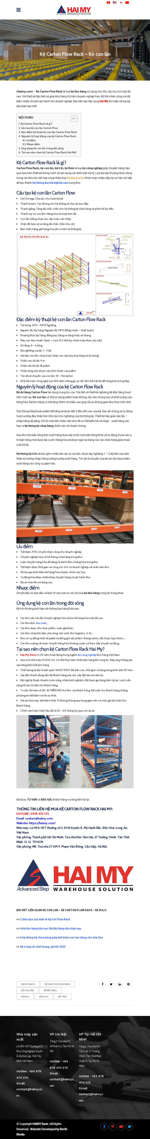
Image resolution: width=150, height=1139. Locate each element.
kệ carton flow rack (57, 984)
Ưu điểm (31, 140)
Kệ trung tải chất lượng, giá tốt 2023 (43, 946)
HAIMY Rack (40, 1124)
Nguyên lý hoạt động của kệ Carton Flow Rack (48, 136)
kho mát (41, 623)
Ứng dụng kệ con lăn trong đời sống (42, 148)
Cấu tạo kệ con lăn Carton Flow (39, 128)
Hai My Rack (28, 984)
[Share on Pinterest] (128, 984)
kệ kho (25, 996)
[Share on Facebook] (102, 984)
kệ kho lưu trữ (76, 177)
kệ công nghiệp (87, 655)
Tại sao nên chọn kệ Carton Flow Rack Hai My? (49, 152)
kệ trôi (62, 996)
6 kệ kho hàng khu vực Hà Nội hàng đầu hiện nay (50, 928)
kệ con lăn (27, 990)
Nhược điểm (33, 144)
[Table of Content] (74, 118)
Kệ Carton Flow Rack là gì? (36, 123)
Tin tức (75, 44)
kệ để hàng (50, 990)
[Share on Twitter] (111, 984)
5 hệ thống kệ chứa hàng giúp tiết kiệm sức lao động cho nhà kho (61, 937)
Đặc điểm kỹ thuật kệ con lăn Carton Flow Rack (49, 132)
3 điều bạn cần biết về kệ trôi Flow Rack (45, 919)
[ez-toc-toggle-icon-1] (72, 118)
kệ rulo (43, 996)
